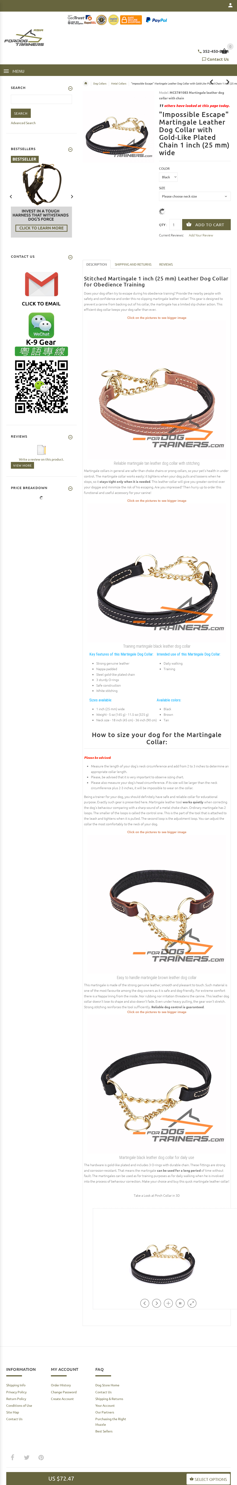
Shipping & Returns (109, 1399)
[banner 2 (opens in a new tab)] (41, 196)
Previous (11, 196)
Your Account (105, 1405)
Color (164, 168)
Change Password (64, 1392)
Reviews (166, 264)
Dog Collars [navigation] (99, 83)
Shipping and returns (133, 264)
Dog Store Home (107, 1385)
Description (96, 264)
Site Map (12, 1412)
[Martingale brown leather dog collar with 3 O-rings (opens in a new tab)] (156, 903)
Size (162, 188)
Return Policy (16, 1399)
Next (72, 196)
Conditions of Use (19, 1405)
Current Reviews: (171, 235)
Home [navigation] (86, 83)
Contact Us (218, 59)
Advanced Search (23, 123)
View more (22, 465)
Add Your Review (201, 235)
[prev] (211, 82)
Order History (61, 1385)
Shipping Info (15, 1385)
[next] (228, 82)
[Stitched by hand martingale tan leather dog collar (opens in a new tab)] (156, 389)
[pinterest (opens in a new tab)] (41, 1458)
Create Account (62, 1399)
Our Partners (104, 1412)
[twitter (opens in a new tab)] (27, 1458)
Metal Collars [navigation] (118, 83)
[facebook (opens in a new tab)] (12, 1458)
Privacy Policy (16, 1392)
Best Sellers (103, 1431)
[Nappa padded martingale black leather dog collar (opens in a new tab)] (156, 1083)
